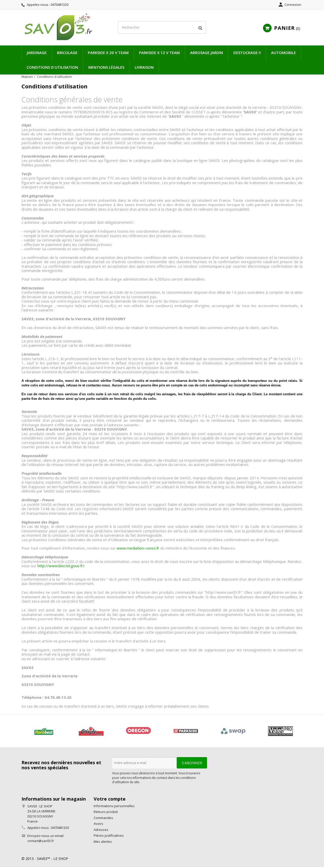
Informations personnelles (114, 806)
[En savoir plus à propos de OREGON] (138, 731)
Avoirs (98, 823)
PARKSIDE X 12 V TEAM (159, 52)
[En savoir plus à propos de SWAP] (233, 731)
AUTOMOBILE (283, 52)
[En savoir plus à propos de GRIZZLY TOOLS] (91, 731)
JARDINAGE (37, 52)
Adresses (101, 829)
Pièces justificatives (109, 835)
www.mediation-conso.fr (138, 548)
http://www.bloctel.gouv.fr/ (61, 565)
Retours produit (106, 811)
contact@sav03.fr (40, 840)
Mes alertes (103, 841)
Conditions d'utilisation (52, 67)
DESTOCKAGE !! (247, 52)
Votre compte (110, 799)
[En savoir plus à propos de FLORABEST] (44, 731)
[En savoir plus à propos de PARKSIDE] (186, 731)
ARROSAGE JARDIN (206, 52)
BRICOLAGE (67, 52)
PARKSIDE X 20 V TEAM (108, 52)
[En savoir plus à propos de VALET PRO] (280, 731)
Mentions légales (106, 67)
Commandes (103, 817)
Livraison (144, 67)
